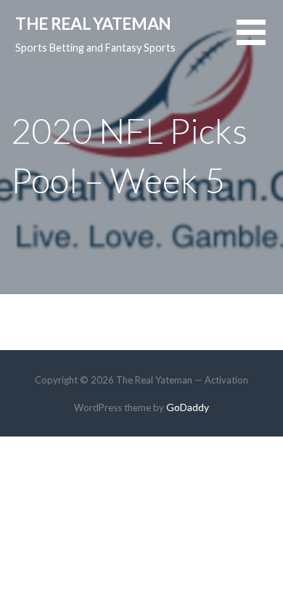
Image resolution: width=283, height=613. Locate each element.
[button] (260, 41)
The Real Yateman (93, 23)
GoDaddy (187, 407)
